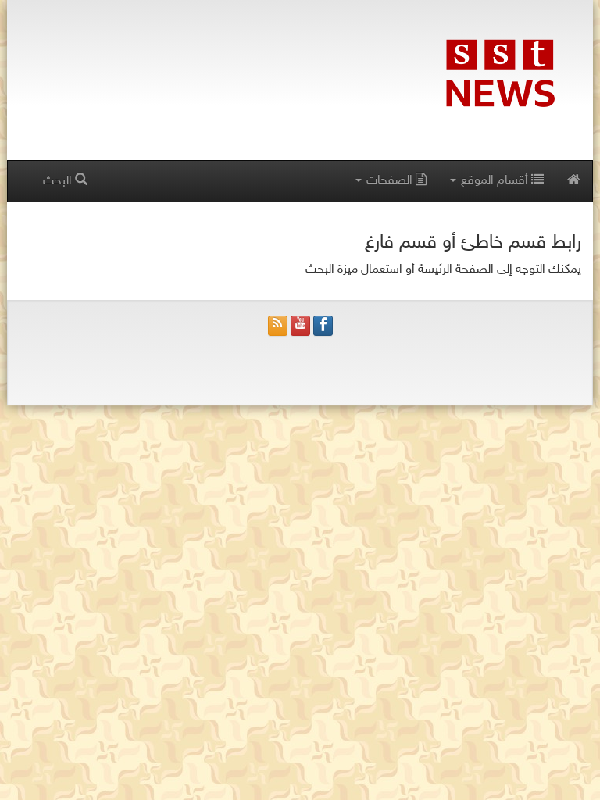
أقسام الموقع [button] (494, 180)
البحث (59, 181)
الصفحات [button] (389, 180)
